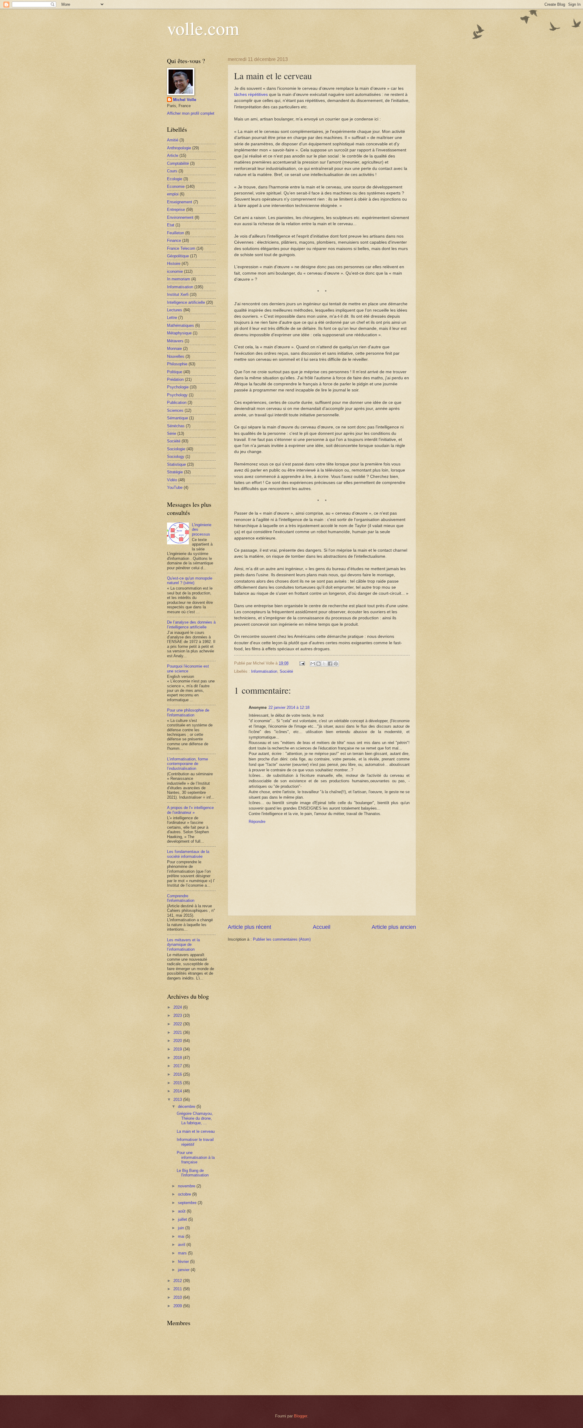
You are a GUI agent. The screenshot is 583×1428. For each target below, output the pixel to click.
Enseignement (179, 202)
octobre (185, 1194)
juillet (183, 1219)
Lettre (172, 317)
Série (171, 433)
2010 (178, 1297)
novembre (187, 1186)
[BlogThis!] (318, 664)
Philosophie (177, 364)
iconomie (175, 271)
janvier (184, 1269)
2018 (178, 1057)
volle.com (203, 28)
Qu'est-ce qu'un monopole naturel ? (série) (189, 580)
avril (182, 1244)
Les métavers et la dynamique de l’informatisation (183, 945)
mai (182, 1236)
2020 (178, 1040)
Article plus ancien (394, 927)
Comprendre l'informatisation (180, 898)
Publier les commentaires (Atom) (282, 939)
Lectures (174, 310)
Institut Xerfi (178, 294)
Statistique (176, 464)
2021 (178, 1032)
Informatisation (264, 671)
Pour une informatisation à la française (196, 1157)
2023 (178, 1015)
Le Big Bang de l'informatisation (193, 1172)
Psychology (177, 395)
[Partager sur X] (324, 664)
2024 (178, 1007)
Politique (174, 372)
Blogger (300, 1416)
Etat (170, 225)
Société (286, 671)
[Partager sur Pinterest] (336, 664)
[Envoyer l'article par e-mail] (302, 663)
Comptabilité (178, 163)
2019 (178, 1049)
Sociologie (176, 449)
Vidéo (172, 480)
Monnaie (174, 348)
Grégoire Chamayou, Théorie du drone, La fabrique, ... (195, 1118)
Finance (174, 240)
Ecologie (174, 179)
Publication (176, 402)
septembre (188, 1202)
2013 (178, 1099)
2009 (178, 1306)
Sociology (175, 456)
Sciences (175, 410)
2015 (178, 1083)
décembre (187, 1106)
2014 (178, 1091)
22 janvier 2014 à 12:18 (288, 707)
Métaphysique (179, 333)
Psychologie (178, 387)
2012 (178, 1280)
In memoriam (178, 279)
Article (172, 155)
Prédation (175, 379)
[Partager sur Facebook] (330, 664)
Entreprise (176, 209)
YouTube (174, 487)
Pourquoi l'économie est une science (188, 668)
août (182, 1211)
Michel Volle (184, 99)
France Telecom (181, 248)
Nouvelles (175, 356)
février (184, 1261)
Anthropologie (179, 148)
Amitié (172, 140)
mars (183, 1253)
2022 (178, 1024)
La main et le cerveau (196, 1131)
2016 (178, 1074)
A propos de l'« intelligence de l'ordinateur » (190, 809)
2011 (178, 1289)
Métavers (175, 341)
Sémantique (177, 418)
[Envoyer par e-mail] (313, 664)
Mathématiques (180, 325)
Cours (172, 171)
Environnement (180, 217)
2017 (178, 1066)
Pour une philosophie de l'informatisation (188, 712)
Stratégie (175, 472)
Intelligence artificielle (186, 302)
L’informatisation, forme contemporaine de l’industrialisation (187, 764)
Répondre (257, 821)
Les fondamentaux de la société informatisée (188, 853)
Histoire (173, 263)
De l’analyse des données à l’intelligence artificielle (191, 624)
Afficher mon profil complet (190, 113)
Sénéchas (176, 426)
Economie (176, 186)
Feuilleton (175, 233)
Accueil (321, 927)
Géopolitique (178, 256)
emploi (173, 194)
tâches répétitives (251, 94)
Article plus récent (249, 927)
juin (181, 1228)
